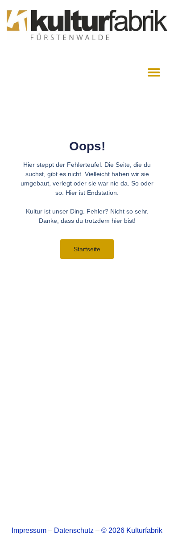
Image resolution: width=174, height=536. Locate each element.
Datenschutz (74, 530)
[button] (154, 72)
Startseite (87, 249)
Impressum (29, 530)
